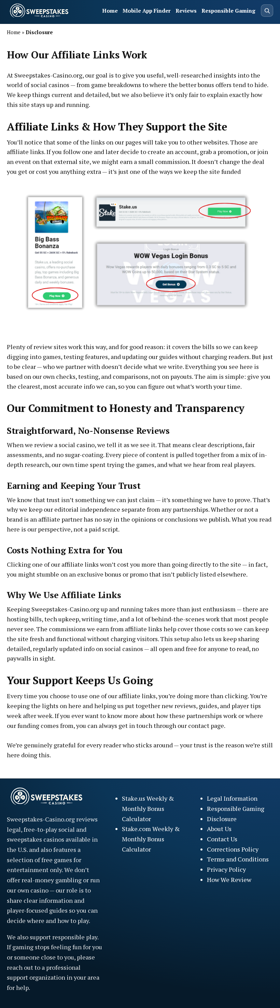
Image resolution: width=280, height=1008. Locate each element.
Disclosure (222, 819)
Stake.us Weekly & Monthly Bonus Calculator (148, 808)
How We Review (229, 879)
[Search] (267, 10)
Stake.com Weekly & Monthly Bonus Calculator (151, 839)
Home (110, 10)
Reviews (186, 10)
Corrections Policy (232, 849)
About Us (219, 829)
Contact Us (222, 839)
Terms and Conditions (238, 859)
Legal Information (232, 798)
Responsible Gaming (228, 10)
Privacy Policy (226, 869)
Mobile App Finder (147, 10)
